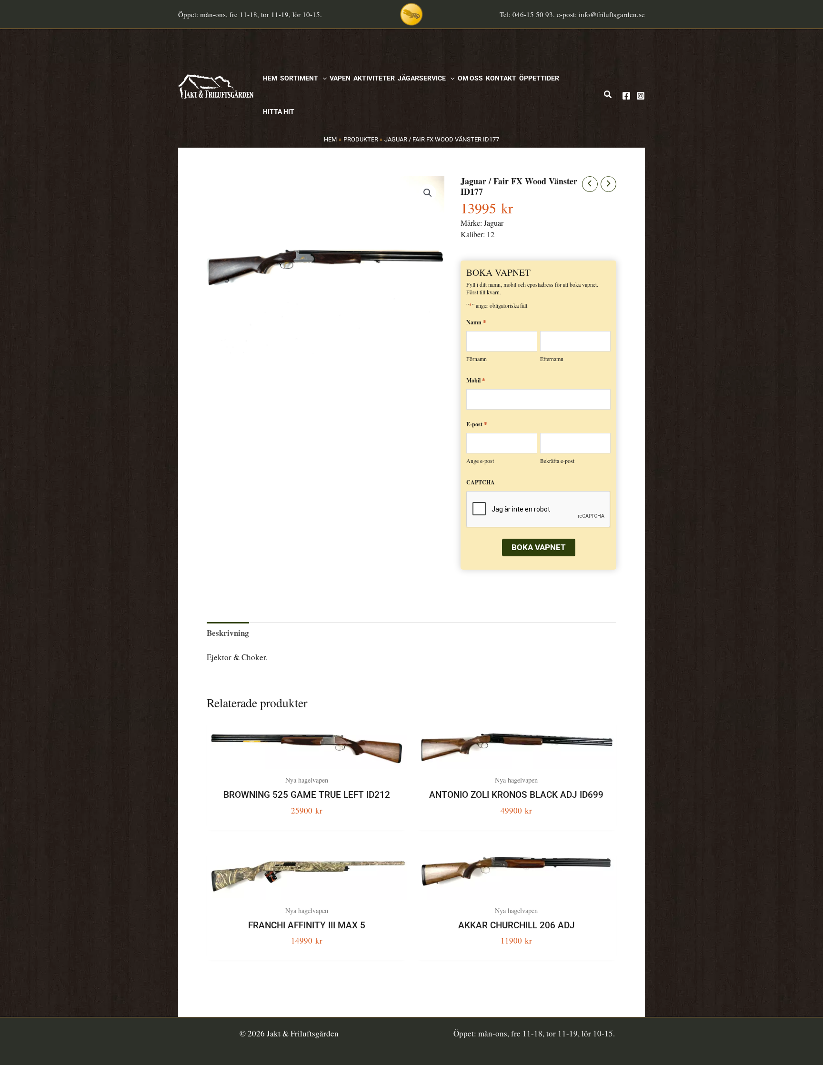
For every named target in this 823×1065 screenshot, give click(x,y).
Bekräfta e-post (557, 460)
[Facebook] (626, 95)
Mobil (475, 379)
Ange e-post (480, 460)
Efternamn (551, 358)
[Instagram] (640, 95)
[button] (322, 78)
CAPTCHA (480, 482)
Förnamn (476, 358)
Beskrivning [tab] (228, 633)
